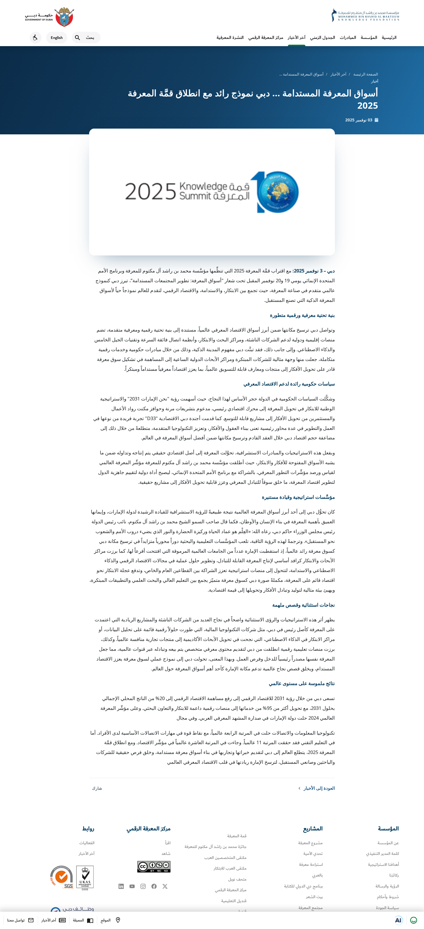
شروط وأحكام (388, 896)
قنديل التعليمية (234, 900)
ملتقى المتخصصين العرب (225, 857)
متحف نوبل (237, 879)
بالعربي (317, 875)
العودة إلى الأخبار (319, 788)
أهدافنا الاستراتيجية (383, 864)
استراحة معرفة (311, 864)
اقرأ (167, 843)
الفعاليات (86, 843)
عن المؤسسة (388, 843)
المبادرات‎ (348, 37)
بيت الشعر (314, 896)
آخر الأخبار (296, 37)
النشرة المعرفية (230, 37)
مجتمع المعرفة (311, 907)
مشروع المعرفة (310, 843)
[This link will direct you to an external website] (49, 17)
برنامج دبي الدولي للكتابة (303, 886)
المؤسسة (369, 37)
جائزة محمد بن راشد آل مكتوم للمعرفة (216, 846)
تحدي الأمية (313, 853)
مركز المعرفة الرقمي (265, 37)
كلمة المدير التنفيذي (382, 853)
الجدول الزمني (322, 37)
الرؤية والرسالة (387, 886)
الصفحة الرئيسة (365, 74)
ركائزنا (394, 875)
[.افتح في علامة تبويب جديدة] (398, 920)
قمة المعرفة (237, 836)
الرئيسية (389, 37)
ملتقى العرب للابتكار (230, 868)
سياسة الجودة (387, 907)
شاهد (166, 853)
